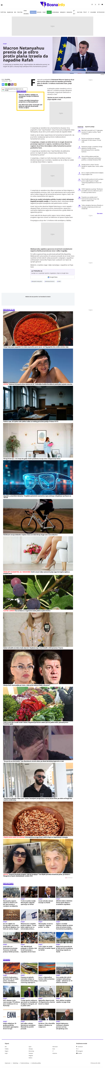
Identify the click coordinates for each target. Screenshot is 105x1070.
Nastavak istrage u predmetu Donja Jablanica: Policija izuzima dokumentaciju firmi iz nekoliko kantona (91, 149)
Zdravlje (33, 12)
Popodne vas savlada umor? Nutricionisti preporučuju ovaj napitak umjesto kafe (90, 198)
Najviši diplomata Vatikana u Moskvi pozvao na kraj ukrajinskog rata (62, 1026)
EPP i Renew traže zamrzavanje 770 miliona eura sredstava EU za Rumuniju (11, 1003)
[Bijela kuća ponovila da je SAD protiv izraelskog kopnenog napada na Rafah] (64, 937)
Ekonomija (55, 12)
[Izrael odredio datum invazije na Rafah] (46, 892)
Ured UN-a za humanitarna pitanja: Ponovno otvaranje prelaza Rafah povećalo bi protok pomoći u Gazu (11, 949)
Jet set (74, 12)
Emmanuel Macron (50, 281)
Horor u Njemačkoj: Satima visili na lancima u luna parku (46, 979)
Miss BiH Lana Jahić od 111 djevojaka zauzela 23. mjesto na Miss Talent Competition (92, 132)
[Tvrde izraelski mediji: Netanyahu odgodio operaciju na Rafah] (29, 892)
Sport (49, 12)
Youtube (80, 1053)
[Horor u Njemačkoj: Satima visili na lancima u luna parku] (46, 968)
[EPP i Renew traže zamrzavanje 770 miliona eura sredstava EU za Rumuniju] (11, 991)
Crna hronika (26, 12)
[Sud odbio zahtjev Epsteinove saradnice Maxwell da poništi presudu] (29, 1014)
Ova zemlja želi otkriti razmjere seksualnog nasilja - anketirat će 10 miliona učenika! (64, 979)
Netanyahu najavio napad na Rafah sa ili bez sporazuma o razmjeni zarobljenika (10, 903)
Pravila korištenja (24, 1063)
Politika (19, 12)
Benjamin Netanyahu (37, 281)
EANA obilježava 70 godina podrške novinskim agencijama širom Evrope (10, 1026)
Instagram (80, 1051)
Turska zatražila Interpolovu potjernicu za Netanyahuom (28, 101)
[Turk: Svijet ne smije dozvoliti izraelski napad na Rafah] (46, 937)
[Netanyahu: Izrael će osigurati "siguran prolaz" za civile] (46, 915)
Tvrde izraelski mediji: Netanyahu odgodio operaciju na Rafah (28, 902)
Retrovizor (100, 12)
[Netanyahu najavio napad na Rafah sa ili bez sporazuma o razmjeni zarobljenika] (11, 892)
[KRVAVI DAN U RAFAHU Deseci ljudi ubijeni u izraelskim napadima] (64, 892)
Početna (3, 12)
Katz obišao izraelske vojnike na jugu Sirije (63, 1001)
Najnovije (10, 12)
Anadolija (7, 79)
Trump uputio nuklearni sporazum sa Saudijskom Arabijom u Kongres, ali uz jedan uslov (29, 1003)
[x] (95, 4)
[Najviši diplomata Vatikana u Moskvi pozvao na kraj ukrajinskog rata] (64, 1014)
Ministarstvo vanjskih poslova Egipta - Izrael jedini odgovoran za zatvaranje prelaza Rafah (28, 926)
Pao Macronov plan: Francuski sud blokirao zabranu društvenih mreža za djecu (30, 106)
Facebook (80, 1046)
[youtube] (102, 4)
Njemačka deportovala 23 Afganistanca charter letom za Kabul (46, 1002)
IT (88, 12)
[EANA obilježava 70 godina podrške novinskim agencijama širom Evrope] (11, 1014)
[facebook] (92, 4)
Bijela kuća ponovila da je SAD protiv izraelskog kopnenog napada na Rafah (64, 949)
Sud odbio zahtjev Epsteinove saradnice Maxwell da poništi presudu (28, 1026)
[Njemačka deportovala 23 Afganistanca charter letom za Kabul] (46, 991)
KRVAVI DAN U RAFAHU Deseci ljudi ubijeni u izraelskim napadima (64, 902)
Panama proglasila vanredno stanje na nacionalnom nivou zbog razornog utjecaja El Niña (29, 979)
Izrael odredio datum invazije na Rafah (45, 901)
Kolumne (93, 12)
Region (39, 12)
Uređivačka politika (36, 1063)
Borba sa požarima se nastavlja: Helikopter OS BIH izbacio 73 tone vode (91, 140)
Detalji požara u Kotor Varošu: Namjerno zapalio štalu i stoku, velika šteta (92, 166)
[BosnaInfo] (52, 5)
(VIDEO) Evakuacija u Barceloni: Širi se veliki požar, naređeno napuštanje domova (10, 979)
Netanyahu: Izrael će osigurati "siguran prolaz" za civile (45, 925)
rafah (59, 281)
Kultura (79, 12)
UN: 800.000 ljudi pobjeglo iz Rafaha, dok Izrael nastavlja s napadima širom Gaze (29, 949)
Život (85, 12)
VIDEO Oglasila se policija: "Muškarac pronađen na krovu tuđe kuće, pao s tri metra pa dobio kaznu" (92, 190)
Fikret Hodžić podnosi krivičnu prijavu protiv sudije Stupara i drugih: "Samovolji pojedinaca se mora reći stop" (92, 181)
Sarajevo (62, 12)
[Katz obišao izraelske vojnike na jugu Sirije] (64, 991)
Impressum (7, 1063)
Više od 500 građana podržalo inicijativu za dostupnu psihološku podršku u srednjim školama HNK (91, 158)
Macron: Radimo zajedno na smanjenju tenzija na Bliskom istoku (29, 96)
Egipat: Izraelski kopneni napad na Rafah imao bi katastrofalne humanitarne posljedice (64, 926)
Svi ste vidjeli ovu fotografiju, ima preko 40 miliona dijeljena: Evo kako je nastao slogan (11, 926)
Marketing (15, 1063)
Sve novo (99, 213)
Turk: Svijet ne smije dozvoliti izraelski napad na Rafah (46, 948)
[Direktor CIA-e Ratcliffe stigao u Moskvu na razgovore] (46, 1014)
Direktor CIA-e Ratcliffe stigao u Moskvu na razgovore (46, 1025)
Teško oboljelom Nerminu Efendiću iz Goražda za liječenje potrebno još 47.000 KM (92, 207)
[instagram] (99, 4)
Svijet (44, 12)
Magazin (69, 12)
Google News (53, 277)
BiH (15, 12)
